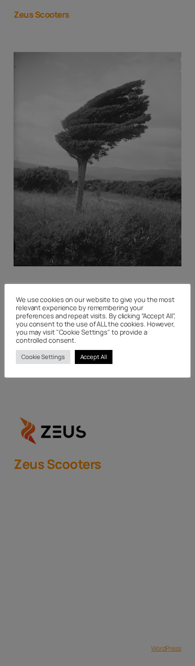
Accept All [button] (93, 357)
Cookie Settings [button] (43, 357)
